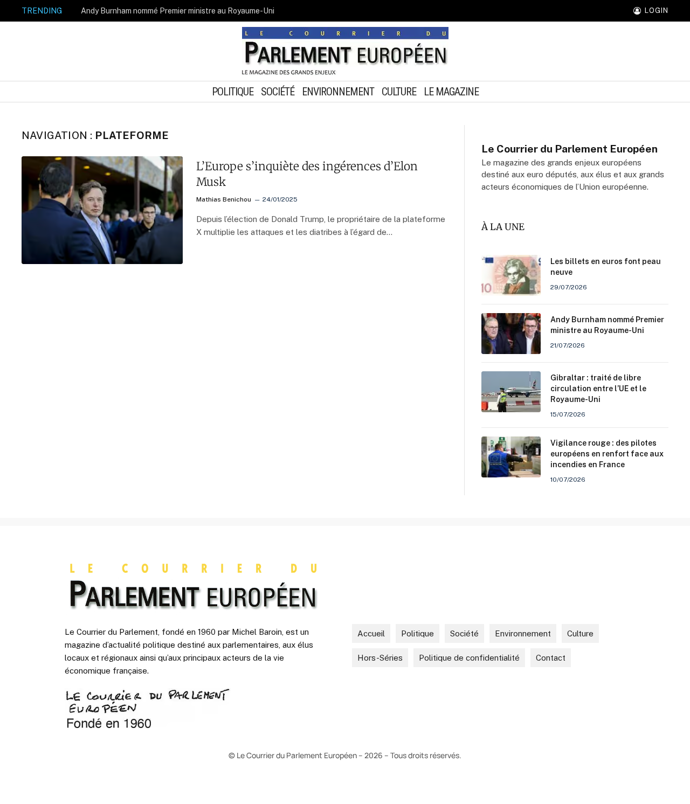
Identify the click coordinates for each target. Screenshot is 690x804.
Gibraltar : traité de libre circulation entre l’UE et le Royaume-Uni (598, 388)
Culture (399, 91)
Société (277, 91)
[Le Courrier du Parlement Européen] (345, 51)
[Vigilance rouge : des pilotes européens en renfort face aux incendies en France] (511, 456)
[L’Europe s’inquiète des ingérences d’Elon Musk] (102, 210)
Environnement (338, 91)
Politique (232, 91)
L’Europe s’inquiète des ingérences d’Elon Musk (307, 174)
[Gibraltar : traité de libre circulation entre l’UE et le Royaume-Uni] (511, 391)
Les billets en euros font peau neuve (605, 266)
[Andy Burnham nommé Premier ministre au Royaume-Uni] (511, 333)
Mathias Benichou (223, 199)
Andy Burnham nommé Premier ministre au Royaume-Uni (177, 10)
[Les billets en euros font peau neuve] (511, 275)
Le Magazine (451, 91)
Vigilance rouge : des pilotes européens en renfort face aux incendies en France (607, 454)
